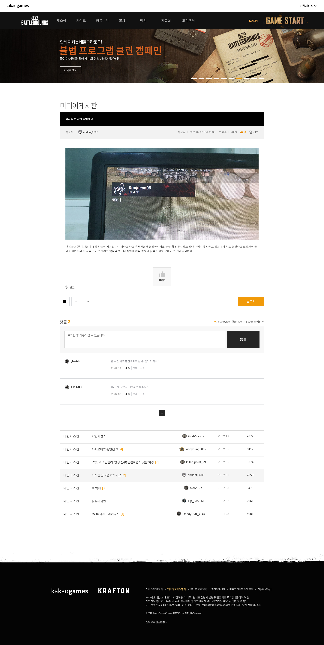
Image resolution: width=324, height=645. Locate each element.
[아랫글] (88, 301)
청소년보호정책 (198, 589)
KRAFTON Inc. (178, 613)
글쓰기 (251, 301)
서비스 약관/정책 (154, 589)
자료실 (166, 20)
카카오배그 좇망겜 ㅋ (105, 449)
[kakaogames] (17, 6)
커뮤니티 (102, 20)
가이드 (81, 20)
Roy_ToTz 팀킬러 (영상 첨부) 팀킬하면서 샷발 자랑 (123, 462)
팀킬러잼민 (99, 501)
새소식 (61, 20)
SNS (122, 20)
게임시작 (287, 20)
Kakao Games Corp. (161, 613)
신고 (256, 132)
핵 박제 (96, 488)
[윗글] (76, 301)
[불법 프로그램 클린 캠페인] (162, 47)
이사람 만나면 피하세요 (106, 475)
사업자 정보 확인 (238, 601)
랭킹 (143, 20)
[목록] (65, 301)
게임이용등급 (264, 589)
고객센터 (188, 20)
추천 (162, 280)
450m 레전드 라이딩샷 (105, 514)
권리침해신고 (218, 589)
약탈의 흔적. (99, 436)
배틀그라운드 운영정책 (241, 589)
